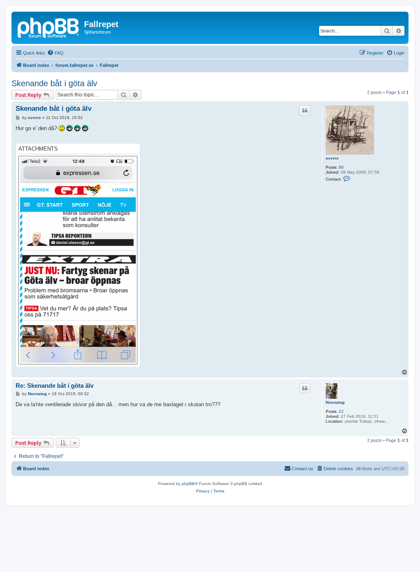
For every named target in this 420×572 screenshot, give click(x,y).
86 (341, 167)
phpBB (188, 483)
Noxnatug (335, 402)
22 (341, 411)
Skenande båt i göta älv (54, 83)
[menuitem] (55, 53)
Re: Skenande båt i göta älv (55, 385)
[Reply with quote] (304, 110)
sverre (332, 158)
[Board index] (49, 27)
